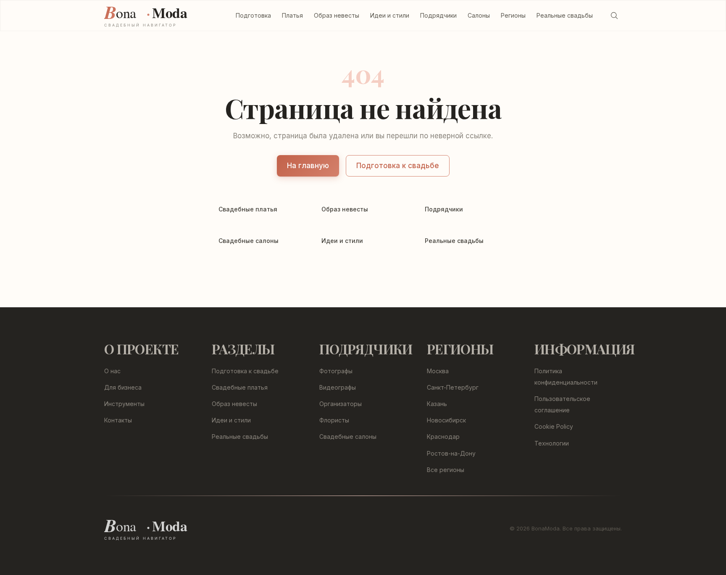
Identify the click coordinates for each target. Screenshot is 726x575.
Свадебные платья (240, 387)
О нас (112, 371)
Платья (292, 15)
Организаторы (340, 403)
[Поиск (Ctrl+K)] (614, 15)
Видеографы (337, 387)
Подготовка (253, 15)
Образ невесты (336, 15)
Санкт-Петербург (453, 387)
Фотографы (335, 371)
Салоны (479, 15)
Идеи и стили (389, 15)
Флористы (334, 420)
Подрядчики (438, 15)
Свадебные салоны (347, 436)
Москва (438, 371)
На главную (308, 165)
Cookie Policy (553, 426)
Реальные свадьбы (565, 15)
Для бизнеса (123, 387)
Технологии (551, 443)
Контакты (118, 420)
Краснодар (443, 436)
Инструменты (124, 403)
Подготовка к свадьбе (397, 165)
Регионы (513, 15)
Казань (437, 403)
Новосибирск (446, 420)
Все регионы (445, 469)
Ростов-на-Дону (451, 453)
